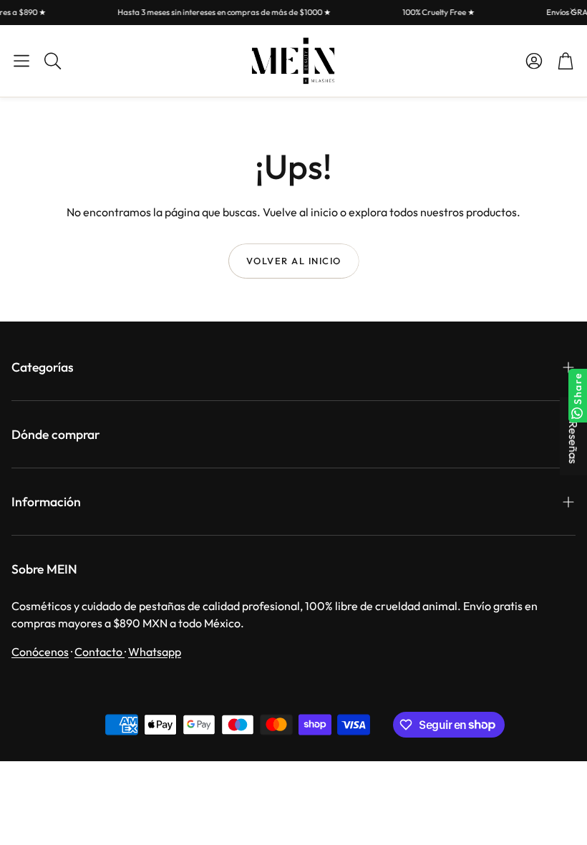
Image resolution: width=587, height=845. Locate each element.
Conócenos (40, 651)
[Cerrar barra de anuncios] (572, 10)
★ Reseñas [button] (573, 436)
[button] (21, 61)
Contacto (99, 651)
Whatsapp (154, 651)
